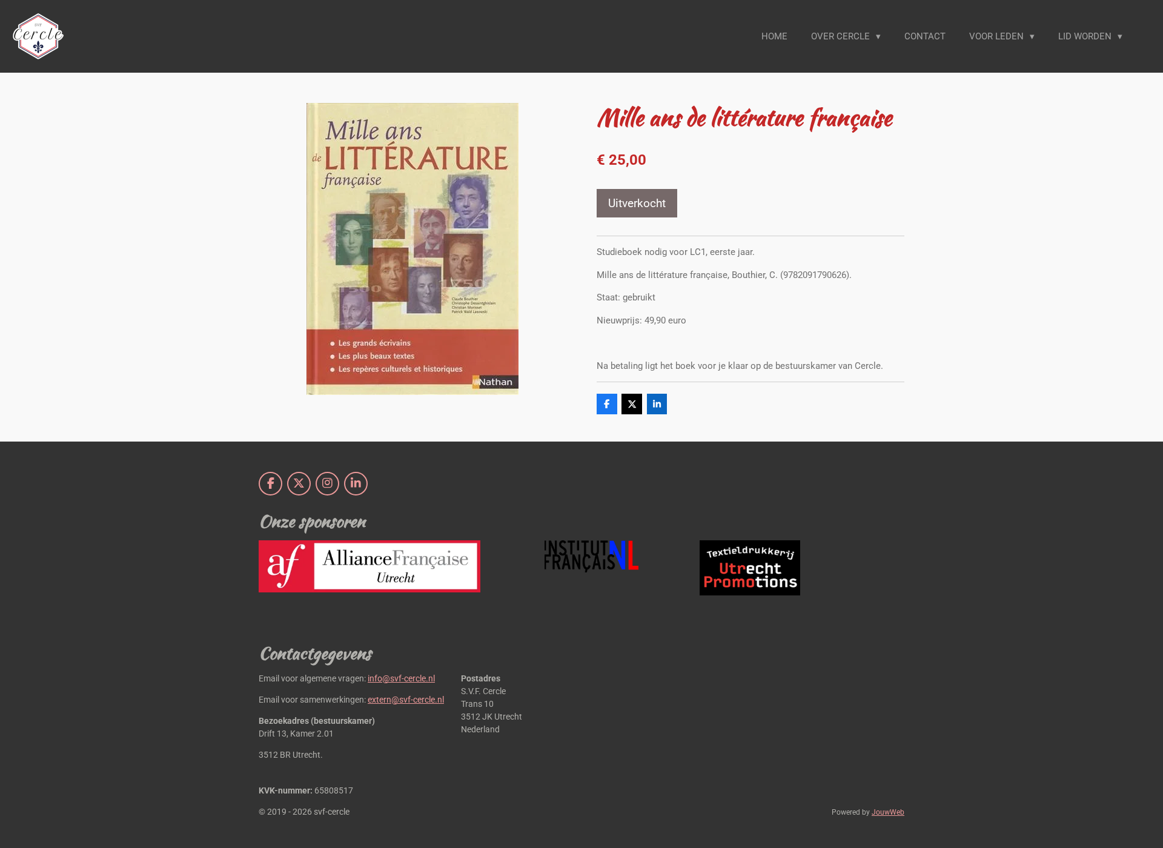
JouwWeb (888, 812)
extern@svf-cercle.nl (406, 699)
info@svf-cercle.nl (401, 678)
